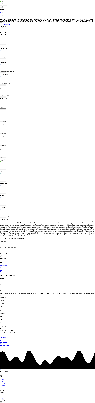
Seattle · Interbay (8, 24)
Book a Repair (3, 380)
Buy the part (1, 45)
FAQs (2, 387)
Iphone (1, 15)
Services (3, 384)
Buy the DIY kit (5, 45)
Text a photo (7, 26)
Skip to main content (2, 0)
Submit (1, 376)
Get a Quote (3, 382)
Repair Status (3, 381)
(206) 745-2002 (3, 24)
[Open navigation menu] (2, 7)
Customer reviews (5, 31)
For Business (3, 385)
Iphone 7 (1, 16)
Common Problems (4, 383)
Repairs (1, 12)
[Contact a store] (1, 402)
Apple (1, 14)
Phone (1, 13)
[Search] (1, 5)
